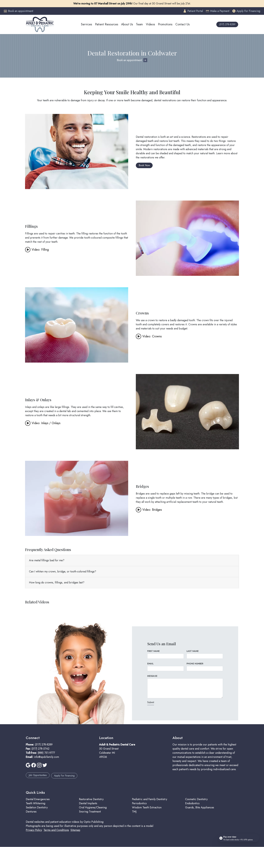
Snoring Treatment (90, 812)
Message (152, 675)
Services (86, 24)
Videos (150, 24)
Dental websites (35, 822)
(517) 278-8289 (227, 24)
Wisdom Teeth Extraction (146, 807)
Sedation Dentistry (37, 807)
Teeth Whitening (35, 803)
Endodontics (192, 803)
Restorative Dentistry (91, 799)
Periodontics (139, 803)
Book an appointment (129, 60)
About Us (127, 24)
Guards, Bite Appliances (199, 807)
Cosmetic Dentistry (196, 799)
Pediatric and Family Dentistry (149, 799)
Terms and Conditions (56, 830)
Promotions (165, 24)
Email (150, 663)
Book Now (144, 165)
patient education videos (64, 822)
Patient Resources (106, 24)
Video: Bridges (152, 509)
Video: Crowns (152, 336)
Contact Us (182, 24)
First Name (153, 651)
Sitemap (75, 830)
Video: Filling (40, 249)
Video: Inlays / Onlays (46, 423)
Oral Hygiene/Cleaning (93, 807)
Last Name (193, 651)
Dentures (31, 812)
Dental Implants (88, 803)
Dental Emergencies (38, 799)
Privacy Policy (34, 830)
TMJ (134, 812)
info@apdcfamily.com (46, 757)
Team (139, 24)
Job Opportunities (38, 775)
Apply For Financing (64, 775)
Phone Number (195, 663)
